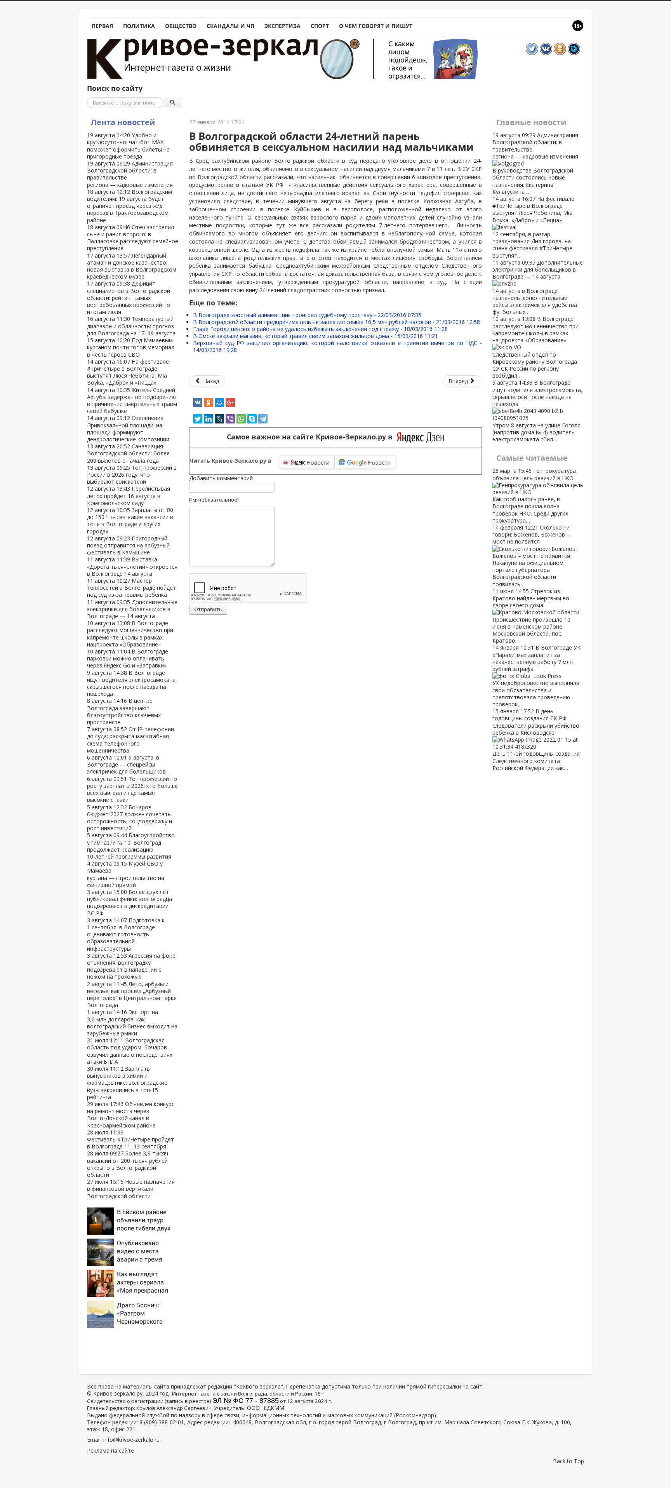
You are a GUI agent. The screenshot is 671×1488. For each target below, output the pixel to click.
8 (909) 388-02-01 (161, 1422)
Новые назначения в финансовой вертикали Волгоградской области (131, 1188)
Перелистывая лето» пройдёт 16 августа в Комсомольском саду (128, 495)
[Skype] (252, 418)
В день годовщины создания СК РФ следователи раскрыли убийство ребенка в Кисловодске (536, 739)
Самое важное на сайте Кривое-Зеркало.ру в (311, 437)
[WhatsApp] (241, 418)
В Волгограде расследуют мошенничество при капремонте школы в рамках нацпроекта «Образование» (130, 633)
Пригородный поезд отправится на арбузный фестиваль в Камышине (128, 545)
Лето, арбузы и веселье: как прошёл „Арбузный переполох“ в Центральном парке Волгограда (132, 994)
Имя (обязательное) (213, 499)
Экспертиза (282, 26)
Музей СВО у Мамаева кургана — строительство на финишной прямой (125, 874)
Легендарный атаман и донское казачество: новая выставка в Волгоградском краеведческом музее (131, 266)
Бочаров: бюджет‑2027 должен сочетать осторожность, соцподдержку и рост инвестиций (129, 817)
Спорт (320, 26)
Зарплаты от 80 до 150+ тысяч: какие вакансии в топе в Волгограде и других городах (130, 520)
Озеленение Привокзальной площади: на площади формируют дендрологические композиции (128, 428)
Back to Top (568, 1461)
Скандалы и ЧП (230, 26)
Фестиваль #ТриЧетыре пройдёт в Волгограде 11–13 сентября (130, 1139)
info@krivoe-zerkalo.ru (131, 1439)
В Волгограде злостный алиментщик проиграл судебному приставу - (307, 315)
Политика (139, 26)
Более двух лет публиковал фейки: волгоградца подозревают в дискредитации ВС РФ (129, 902)
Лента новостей (123, 122)
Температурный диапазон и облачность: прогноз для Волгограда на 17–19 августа (131, 325)
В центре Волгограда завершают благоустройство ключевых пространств (124, 711)
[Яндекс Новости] (306, 462)
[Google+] (230, 402)
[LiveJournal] (219, 418)
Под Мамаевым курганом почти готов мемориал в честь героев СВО (130, 347)
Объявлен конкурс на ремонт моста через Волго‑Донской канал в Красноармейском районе (130, 1114)
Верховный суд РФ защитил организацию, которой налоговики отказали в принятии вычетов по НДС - (337, 346)
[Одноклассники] (208, 402)
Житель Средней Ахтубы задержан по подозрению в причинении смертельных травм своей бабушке (132, 400)
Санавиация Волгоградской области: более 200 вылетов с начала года (128, 453)
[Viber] (230, 418)
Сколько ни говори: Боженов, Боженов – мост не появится (531, 556)
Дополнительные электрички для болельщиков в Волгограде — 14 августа (132, 609)
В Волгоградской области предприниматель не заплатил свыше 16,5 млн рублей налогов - (336, 322)
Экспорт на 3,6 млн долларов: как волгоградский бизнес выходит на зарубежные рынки (132, 1022)
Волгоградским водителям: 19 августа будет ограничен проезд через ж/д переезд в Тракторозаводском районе (129, 206)
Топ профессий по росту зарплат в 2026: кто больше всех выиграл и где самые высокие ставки (132, 789)
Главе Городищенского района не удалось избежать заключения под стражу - (320, 329)
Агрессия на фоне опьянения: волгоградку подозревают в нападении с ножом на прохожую (131, 966)
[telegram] (263, 418)
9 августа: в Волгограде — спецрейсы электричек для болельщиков (126, 764)
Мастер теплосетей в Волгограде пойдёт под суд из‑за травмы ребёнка (131, 587)
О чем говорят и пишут (375, 26)
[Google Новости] (365, 462)
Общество (180, 26)
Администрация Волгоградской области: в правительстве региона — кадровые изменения (130, 174)
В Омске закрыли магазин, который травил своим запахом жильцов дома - (315, 336)
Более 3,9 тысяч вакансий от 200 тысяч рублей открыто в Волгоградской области (127, 1164)
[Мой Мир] (219, 402)
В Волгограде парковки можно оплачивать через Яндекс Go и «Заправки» (127, 658)
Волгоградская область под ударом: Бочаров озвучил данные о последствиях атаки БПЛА (129, 1051)
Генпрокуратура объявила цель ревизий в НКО (534, 495)
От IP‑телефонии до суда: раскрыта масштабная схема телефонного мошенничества (130, 739)
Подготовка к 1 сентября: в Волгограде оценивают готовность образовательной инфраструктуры (126, 934)
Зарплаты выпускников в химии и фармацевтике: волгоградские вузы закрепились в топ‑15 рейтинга (127, 1083)
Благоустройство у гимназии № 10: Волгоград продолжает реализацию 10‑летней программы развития (131, 845)
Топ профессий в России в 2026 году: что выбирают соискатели (132, 474)
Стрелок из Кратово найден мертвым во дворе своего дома (531, 615)
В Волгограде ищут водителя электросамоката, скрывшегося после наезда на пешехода (132, 683)
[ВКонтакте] (197, 402)
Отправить (208, 609)
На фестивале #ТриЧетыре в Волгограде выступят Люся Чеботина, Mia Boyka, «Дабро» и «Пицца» (128, 372)
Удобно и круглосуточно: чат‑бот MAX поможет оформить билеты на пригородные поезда (128, 145)
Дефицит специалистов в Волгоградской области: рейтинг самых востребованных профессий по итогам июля (128, 297)
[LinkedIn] (208, 418)
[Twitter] (197, 418)
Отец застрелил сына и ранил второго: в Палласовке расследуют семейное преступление (132, 237)
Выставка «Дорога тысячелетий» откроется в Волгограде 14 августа (132, 566)
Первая (102, 26)
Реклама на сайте (110, 1450)
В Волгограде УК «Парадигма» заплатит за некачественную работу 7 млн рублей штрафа (536, 676)
